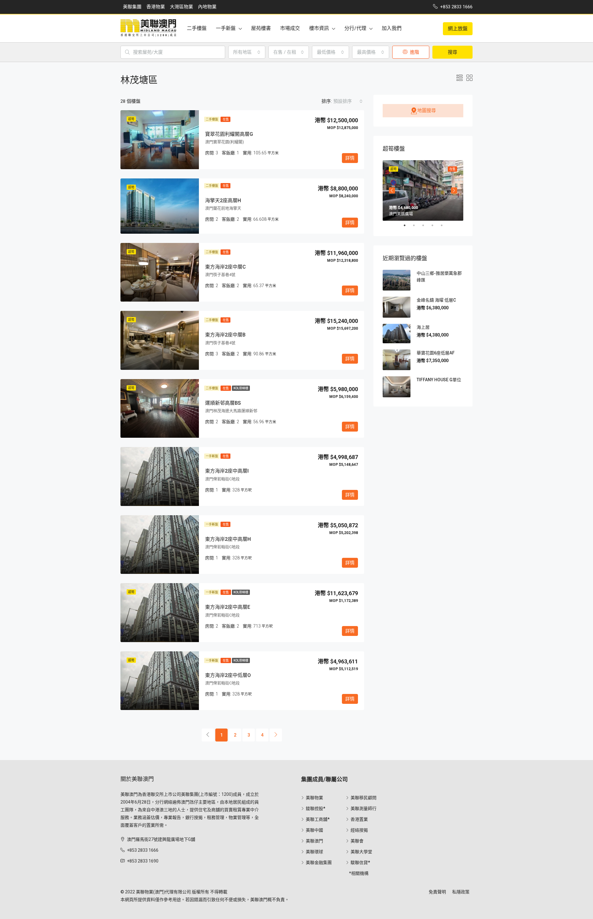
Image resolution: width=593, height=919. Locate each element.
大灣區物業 (181, 7)
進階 (414, 52)
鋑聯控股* (315, 808)
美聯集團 (132, 7)
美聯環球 (314, 851)
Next (454, 190)
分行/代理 (355, 28)
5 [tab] (445, 225)
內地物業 (207, 7)
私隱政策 (460, 891)
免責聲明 (437, 891)
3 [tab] (426, 225)
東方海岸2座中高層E (227, 607)
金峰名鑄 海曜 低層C (436, 300)
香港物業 (155, 7)
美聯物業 (314, 797)
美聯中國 (314, 830)
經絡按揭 (359, 830)
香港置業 (359, 819)
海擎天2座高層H (223, 200)
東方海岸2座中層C (225, 267)
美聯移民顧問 (363, 797)
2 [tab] (417, 225)
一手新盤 (226, 28)
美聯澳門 (314, 840)
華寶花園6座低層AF (436, 352)
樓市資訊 (319, 28)
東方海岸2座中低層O (228, 675)
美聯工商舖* (318, 819)
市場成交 (290, 28)
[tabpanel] (423, 190)
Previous (392, 190)
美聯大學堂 (361, 851)
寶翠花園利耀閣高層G (229, 134)
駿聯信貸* (360, 862)
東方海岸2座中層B (225, 335)
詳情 (350, 158)
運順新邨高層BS (223, 403)
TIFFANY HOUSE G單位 (439, 379)
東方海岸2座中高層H (228, 539)
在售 (225, 119)
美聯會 (357, 840)
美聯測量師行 (363, 808)
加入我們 (392, 28)
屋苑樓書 (261, 28)
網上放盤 (458, 28)
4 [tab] (435, 225)
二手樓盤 (197, 28)
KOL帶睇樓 (240, 388)
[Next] (276, 735)
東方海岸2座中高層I (227, 471)
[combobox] (246, 52)
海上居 (423, 327)
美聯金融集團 (319, 862)
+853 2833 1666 (142, 850)
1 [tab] (408, 225)
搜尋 (452, 52)
